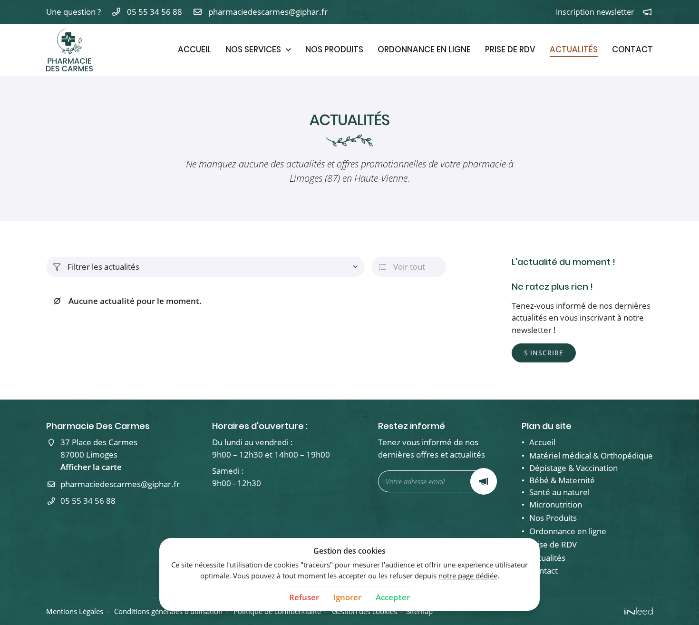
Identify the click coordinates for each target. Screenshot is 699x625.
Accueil (194, 49)
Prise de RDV (510, 49)
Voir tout (402, 266)
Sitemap (419, 611)
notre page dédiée (467, 575)
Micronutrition (555, 504)
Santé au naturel (559, 492)
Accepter (393, 597)
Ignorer (347, 597)
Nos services (253, 49)
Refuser (304, 597)
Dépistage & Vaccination (573, 467)
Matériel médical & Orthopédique (591, 455)
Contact (632, 49)
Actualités (574, 49)
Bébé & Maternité (562, 480)
